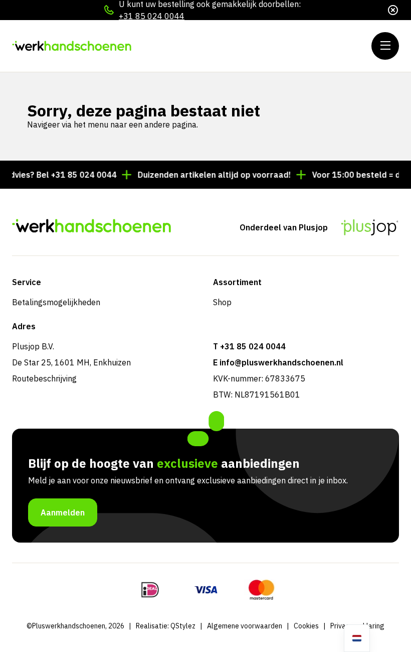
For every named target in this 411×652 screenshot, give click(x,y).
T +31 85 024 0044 (249, 346)
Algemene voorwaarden (244, 625)
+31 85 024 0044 (151, 16)
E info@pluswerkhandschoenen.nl (278, 362)
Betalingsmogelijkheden (56, 302)
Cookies (306, 625)
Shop (222, 302)
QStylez (182, 625)
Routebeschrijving (44, 378)
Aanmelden (63, 512)
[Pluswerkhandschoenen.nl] (72, 46)
